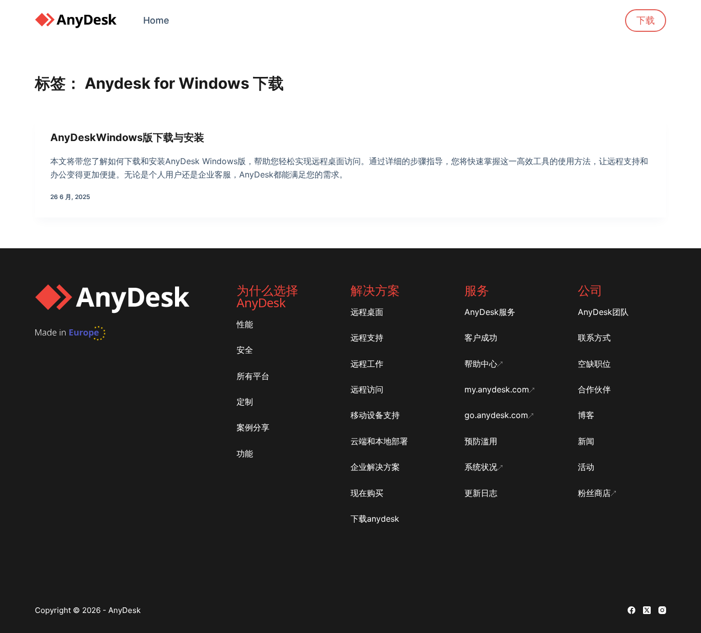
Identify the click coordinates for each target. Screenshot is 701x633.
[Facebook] (631, 610)
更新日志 (480, 493)
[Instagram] (662, 610)
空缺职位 (594, 364)
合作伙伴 (594, 389)
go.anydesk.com (496, 415)
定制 (245, 402)
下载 (645, 20)
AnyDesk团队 (603, 312)
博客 (586, 415)
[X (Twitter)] (647, 610)
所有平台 (253, 376)
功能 (245, 453)
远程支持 (366, 337)
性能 (245, 324)
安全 (245, 350)
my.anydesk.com (496, 389)
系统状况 (480, 467)
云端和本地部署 (379, 441)
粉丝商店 (594, 493)
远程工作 (366, 364)
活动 (586, 467)
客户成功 (480, 337)
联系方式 (594, 337)
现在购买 (366, 493)
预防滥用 (480, 441)
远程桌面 (366, 312)
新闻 (586, 441)
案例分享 (253, 427)
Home (156, 20)
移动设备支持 (375, 415)
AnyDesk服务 (489, 312)
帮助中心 (480, 364)
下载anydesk (374, 518)
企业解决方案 (375, 467)
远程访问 (366, 389)
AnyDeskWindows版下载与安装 (127, 137)
